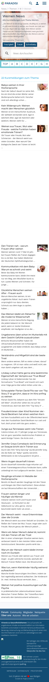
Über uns (6, 615)
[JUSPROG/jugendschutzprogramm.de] (11, 657)
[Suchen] (7, 53)
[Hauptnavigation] (44, 3)
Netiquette (40, 612)
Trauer (20, 44)
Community (16, 612)
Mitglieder (28, 612)
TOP (5, 64)
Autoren (17, 615)
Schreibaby (31, 44)
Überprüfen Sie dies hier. (36, 651)
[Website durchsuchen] (30, 3)
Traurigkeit (9, 44)
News (4, 8)
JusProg (23, 664)
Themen (13, 8)
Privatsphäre (36, 671)
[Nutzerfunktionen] (37, 3)
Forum (4, 612)
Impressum (11, 671)
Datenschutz (23, 671)
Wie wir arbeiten (30, 615)
